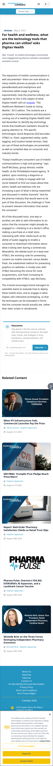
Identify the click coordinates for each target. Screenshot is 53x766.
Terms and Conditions (26, 690)
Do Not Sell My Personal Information (26, 684)
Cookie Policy (44, 741)
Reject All (26, 753)
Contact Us (26, 681)
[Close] (50, 714)
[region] (26, 738)
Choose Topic (23, 11)
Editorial (27, 677)
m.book (30, 102)
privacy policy (9, 355)
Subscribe (39, 347)
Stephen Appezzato (28, 427)
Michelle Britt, (13, 647)
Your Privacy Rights (26, 693)
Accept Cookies (26, 761)
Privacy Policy (26, 687)
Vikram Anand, (13, 427)
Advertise (26, 674)
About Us (26, 671)
